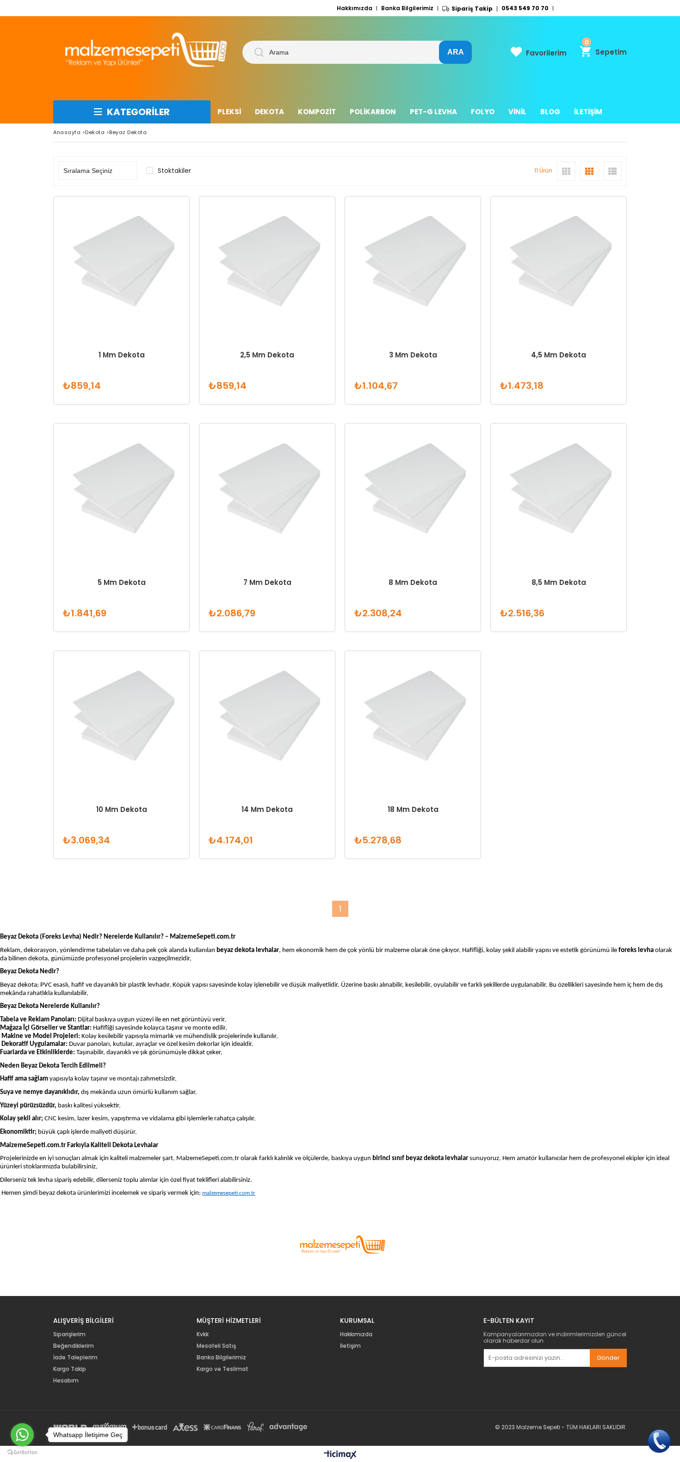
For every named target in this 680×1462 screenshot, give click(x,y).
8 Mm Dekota (413, 582)
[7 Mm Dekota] (267, 491)
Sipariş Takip (472, 9)
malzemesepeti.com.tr (228, 1193)
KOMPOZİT (317, 112)
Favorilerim (546, 53)
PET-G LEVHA (433, 112)
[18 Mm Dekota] (412, 718)
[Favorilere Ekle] (121, 300)
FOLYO (483, 112)
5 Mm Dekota (122, 582)
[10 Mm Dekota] (121, 718)
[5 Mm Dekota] (121, 491)
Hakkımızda (354, 8)
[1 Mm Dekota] (121, 264)
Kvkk (203, 1334)
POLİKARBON (373, 112)
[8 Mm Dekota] (412, 491)
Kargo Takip (69, 1369)
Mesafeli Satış (216, 1346)
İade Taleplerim (75, 1357)
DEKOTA (269, 112)
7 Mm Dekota (267, 582)
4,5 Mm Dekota (558, 355)
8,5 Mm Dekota (559, 582)
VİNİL (517, 112)
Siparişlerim (69, 1334)
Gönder (608, 1357)
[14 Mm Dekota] (267, 718)
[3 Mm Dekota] (412, 264)
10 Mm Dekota (121, 809)
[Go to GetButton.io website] (22, 1453)
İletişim (350, 1346)
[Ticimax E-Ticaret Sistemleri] (340, 1455)
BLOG (550, 112)
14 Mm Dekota (267, 809)
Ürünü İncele (154, 300)
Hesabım (66, 1380)
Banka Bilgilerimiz (407, 8)
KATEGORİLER (138, 111)
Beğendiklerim (73, 1346)
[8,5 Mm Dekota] (558, 491)
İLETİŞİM (588, 112)
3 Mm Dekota (413, 355)
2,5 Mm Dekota (267, 355)
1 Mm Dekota (122, 355)
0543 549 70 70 (525, 8)
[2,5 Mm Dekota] (267, 264)
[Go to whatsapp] (22, 1434)
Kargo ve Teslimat (222, 1369)
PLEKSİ (229, 112)
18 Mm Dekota (413, 809)
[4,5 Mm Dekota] (558, 264)
